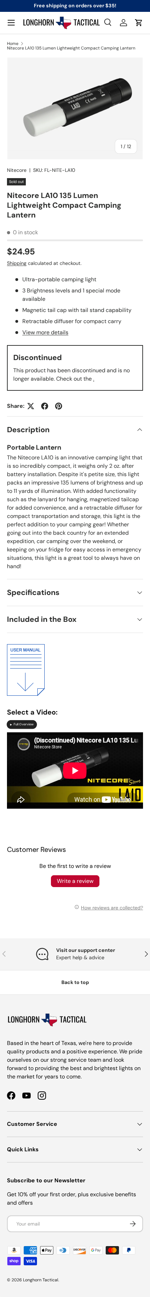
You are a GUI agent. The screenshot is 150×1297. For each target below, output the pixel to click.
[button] (139, 22)
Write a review (75, 881)
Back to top (75, 982)
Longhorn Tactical (40, 1280)
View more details (45, 332)
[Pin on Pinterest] (59, 406)
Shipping (17, 263)
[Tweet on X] (31, 406)
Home (12, 43)
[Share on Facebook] (45, 406)
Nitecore (17, 170)
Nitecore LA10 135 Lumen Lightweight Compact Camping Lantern (71, 48)
